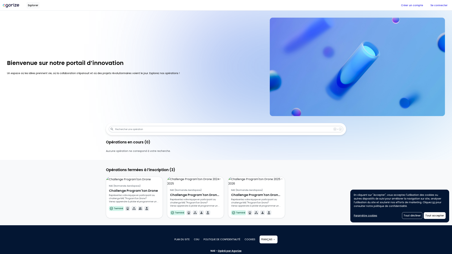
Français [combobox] (266, 239)
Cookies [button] (250, 239)
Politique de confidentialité (222, 239)
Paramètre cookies (365, 215)
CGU (196, 239)
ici (433, 202)
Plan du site (182, 239)
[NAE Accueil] (11, 5)
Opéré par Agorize (230, 251)
